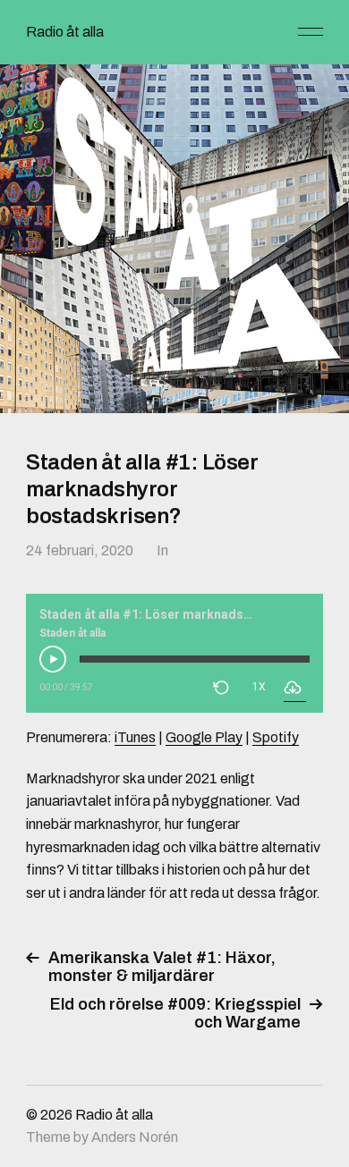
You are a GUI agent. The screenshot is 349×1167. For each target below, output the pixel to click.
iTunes (135, 737)
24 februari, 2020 (79, 550)
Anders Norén (134, 1137)
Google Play (204, 737)
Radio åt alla (65, 31)
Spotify (275, 737)
